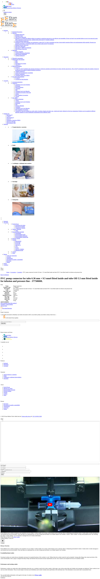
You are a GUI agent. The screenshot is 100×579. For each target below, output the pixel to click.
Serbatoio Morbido (19, 105)
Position (2, 472)
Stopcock (14, 33)
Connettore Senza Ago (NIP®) (22, 75)
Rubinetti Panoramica (17, 31)
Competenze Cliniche (20, 228)
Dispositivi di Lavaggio (20, 63)
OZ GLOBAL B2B (37, 416)
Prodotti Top (6, 113)
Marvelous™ (9, 115)
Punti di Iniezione (19, 87)
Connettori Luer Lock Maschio (22, 91)
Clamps (17, 94)
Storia (13, 253)
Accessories (13, 272)
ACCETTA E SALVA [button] (6, 576)
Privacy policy (38, 575)
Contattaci (6, 265)
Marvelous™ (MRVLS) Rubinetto (23, 47)
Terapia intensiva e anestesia (10, 374)
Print (2, 284)
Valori (16, 230)
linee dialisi (14, 97)
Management (18, 241)
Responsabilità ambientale (21, 235)
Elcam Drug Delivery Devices (14, 8)
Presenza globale (16, 238)
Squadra (14, 239)
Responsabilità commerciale (21, 237)
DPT (16, 61)
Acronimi (8, 257)
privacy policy (16, 537)
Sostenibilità (18, 233)
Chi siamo (6, 222)
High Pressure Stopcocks (21, 49)
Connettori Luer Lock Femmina (22, 84)
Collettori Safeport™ (20, 55)
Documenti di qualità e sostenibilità (14, 259)
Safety (8, 6)
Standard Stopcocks (19, 34)
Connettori (17, 88)
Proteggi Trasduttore (20, 74)
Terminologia (9, 258)
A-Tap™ (8, 116)
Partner (5, 263)
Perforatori (17, 86)
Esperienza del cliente (20, 225)
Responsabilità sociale (20, 234)
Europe (17, 247)
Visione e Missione (16, 229)
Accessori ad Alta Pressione (21, 79)
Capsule (17, 96)
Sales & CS (18, 245)
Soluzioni (6, 124)
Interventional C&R (11, 123)
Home (7, 272)
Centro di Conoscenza (11, 255)
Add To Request (5, 301)
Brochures (8, 261)
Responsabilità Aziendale (18, 232)
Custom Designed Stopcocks (22, 41)
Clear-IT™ (17, 64)
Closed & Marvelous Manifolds (22, 53)
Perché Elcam (15, 224)
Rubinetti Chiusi (19, 35)
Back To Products (5, 274)
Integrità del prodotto (20, 226)
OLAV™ (17, 67)
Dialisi (5, 376)
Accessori (6, 80)
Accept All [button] (10, 538)
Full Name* (3, 465)
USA (16, 246)
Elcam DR (17, 243)
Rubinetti (6, 30)
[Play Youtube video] (50, 504)
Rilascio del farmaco (17, 66)
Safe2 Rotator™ (10, 117)
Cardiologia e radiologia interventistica (12, 377)
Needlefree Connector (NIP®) (13, 120)
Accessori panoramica (17, 82)
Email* (2, 469)
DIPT (16, 62)
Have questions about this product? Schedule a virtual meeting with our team (9, 304)
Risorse (5, 254)
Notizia (8, 262)
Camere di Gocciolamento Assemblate (24, 72)
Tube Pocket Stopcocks (20, 37)
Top (2, 419)
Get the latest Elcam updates (11, 317)
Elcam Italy (17, 242)
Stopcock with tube (10, 121)
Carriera (14, 251)
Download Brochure (7, 308)
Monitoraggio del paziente (18, 59)
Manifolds (14, 50)
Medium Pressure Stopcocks (21, 45)
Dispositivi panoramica (17, 58)
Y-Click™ (17, 78)
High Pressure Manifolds (21, 54)
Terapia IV (14, 83)
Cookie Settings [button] (4, 538)
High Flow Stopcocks (20, 46)
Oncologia (6, 378)
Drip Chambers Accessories (21, 95)
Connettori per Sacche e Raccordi (23, 92)
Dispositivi (6, 57)
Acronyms (6, 407)
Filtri (16, 90)
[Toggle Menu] (1, 28)
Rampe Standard (19, 51)
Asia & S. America (19, 249)
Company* (3, 471)
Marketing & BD (19, 250)
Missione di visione (8, 388)
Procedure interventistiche (18, 76)
